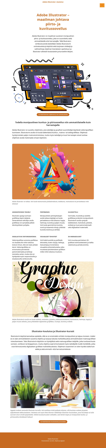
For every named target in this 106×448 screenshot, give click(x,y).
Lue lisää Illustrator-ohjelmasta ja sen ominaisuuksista (53, 114)
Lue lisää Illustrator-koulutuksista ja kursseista (53, 421)
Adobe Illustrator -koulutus (53, 2)
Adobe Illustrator (53, 439)
